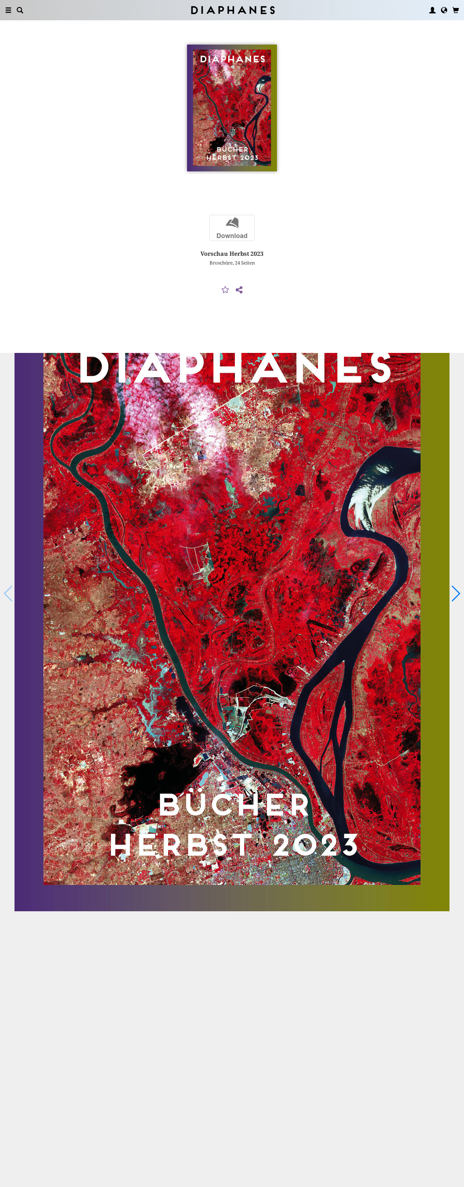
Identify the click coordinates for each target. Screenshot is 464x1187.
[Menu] (8, 10)
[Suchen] (20, 10)
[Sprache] (444, 10)
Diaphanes (232, 10)
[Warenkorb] (455, 10)
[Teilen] (238, 290)
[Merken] (225, 290)
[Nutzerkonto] (432, 10)
